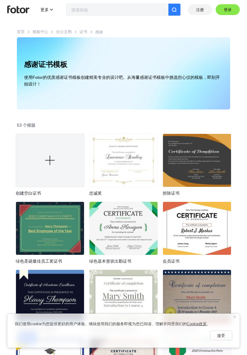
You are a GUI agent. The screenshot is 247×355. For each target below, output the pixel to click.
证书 (83, 31)
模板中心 (40, 31)
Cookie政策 (197, 324)
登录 (228, 10)
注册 (200, 10)
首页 (21, 31)
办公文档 (64, 31)
